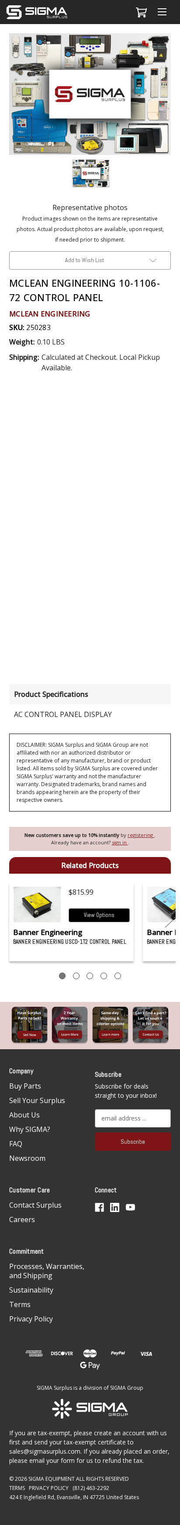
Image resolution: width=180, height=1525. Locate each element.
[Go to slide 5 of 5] (11, 920)
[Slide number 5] (117, 976)
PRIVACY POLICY (49, 1488)
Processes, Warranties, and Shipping (46, 1270)
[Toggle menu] (162, 12)
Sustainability (31, 1290)
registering (141, 835)
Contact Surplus (35, 1205)
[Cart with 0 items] (140, 12)
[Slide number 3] (90, 976)
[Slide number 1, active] (62, 976)
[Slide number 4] (103, 976)
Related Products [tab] (90, 865)
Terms (20, 1304)
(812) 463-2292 (91, 1488)
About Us (24, 1115)
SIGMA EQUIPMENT (51, 1479)
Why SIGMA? (29, 1129)
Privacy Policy (31, 1319)
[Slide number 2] (76, 976)
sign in (120, 842)
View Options (99, 915)
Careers (22, 1219)
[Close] (169, 47)
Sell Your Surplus (37, 1100)
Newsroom (27, 1158)
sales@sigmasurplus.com (44, 1451)
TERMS (17, 1488)
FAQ (15, 1144)
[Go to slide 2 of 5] (169, 920)
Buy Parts (25, 1086)
